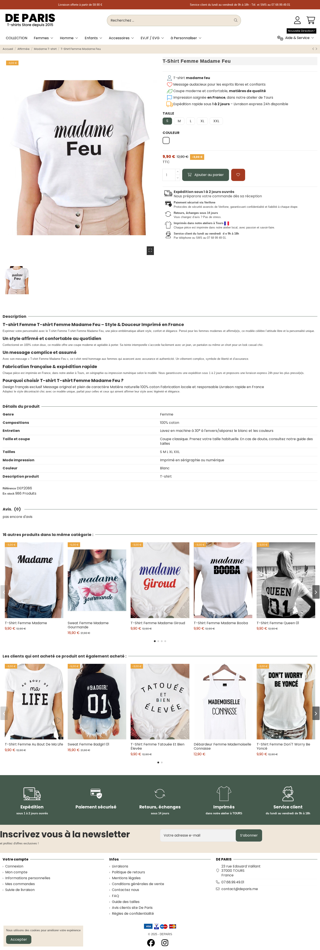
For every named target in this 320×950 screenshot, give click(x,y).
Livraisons (120, 866)
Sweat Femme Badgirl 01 (88, 744)
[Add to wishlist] (238, 175)
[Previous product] (313, 48)
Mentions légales (126, 878)
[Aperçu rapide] (37, 616)
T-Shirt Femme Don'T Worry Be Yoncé (283, 746)
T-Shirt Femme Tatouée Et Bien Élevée (157, 746)
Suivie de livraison (20, 890)
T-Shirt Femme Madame (26, 622)
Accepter (18, 939)
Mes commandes (20, 884)
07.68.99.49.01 (232, 882)
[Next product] (316, 48)
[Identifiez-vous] (297, 20)
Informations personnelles (27, 878)
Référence (9, 488)
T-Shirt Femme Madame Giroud (158, 622)
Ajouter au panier (209, 174)
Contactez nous (125, 890)
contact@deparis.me (239, 888)
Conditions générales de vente (138, 884)
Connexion (14, 866)
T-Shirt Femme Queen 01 (278, 622)
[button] (155, 641)
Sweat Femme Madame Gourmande (88, 625)
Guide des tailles (126, 902)
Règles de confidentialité (133, 913)
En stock (8, 493)
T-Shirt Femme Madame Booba (221, 622)
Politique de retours (128, 872)
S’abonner (249, 835)
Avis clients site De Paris (132, 908)
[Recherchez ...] (236, 20)
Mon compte (16, 872)
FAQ (115, 896)
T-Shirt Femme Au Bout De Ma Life (34, 744)
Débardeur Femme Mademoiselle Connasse (222, 746)
